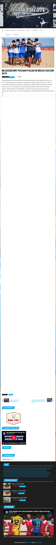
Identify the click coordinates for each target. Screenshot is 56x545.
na (11, 473)
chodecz (34, 468)
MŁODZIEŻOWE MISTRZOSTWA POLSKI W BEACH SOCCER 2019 (39, 401)
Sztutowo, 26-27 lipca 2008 (18, 491)
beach (22, 468)
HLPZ (19, 471)
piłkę (21, 473)
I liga (23, 471)
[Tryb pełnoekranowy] (24, 443)
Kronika (16, 34)
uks (22, 476)
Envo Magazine (39, 542)
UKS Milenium (21, 30)
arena (19, 468)
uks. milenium (27, 476)
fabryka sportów (10, 30)
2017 (15, 468)
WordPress (28, 542)
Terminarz (35, 30)
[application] (14, 438)
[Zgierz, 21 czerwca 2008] (7, 485)
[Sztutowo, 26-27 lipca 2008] (7, 492)
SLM (37, 473)
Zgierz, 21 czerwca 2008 (18, 484)
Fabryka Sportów (6, 1)
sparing (44, 473)
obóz (18, 473)
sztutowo (10, 476)
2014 (9, 468)
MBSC (29, 471)
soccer (40, 473)
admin (19, 76)
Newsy (11, 394)
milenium (33, 471)
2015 (12, 468)
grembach (10, 471)
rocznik (33, 473)
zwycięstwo (41, 476)
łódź (46, 476)
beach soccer (28, 468)
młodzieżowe (7, 473)
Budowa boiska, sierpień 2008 (19, 498)
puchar (28, 473)
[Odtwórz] (3, 443)
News (28, 30)
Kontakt (8, 34)
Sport (49, 473)
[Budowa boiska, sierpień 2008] (7, 499)
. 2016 (5, 468)
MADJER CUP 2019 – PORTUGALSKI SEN (15, 401)
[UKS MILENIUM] (3, 30)
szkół (5, 476)
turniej (18, 476)
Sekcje (42, 30)
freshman (45, 468)
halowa (15, 471)
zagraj (36, 476)
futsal (49, 468)
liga (25, 471)
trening (14, 476)
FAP (41, 468)
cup (38, 468)
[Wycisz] (22, 443)
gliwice (5, 471)
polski (24, 473)
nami (14, 473)
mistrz (38, 471)
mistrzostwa (43, 471)
